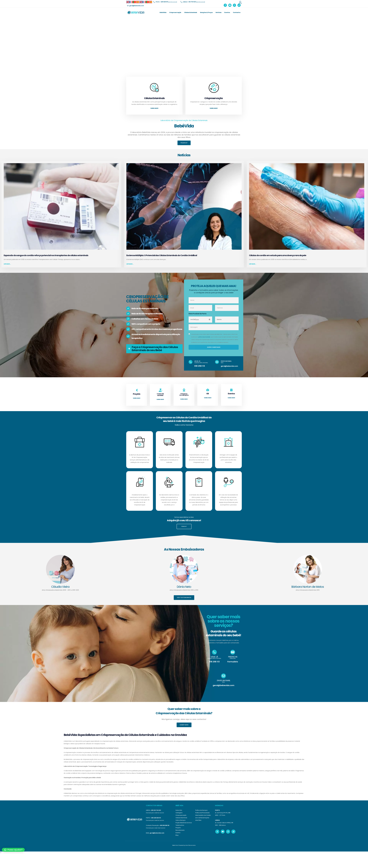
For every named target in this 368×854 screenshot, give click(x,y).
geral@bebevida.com (229, 366)
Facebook (217, 832)
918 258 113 (199, 366)
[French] (131, 2)
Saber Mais (184, 725)
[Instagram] (234, 5)
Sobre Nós (179, 810)
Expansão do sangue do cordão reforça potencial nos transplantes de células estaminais (46, 255)
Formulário (232, 661)
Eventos (227, 12)
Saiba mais (154, 108)
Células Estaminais (190, 12)
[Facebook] (225, 5)
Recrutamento (180, 830)
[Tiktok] (239, 5)
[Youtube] (229, 5)
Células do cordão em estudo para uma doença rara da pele (277, 255)
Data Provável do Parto (197, 314)
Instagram (228, 832)
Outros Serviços (180, 820)
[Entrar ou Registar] (240, 2)
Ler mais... (7, 264)
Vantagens (179, 813)
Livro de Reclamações (202, 818)
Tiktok (233, 832)
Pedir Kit (184, 143)
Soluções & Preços (206, 12)
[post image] (61, 206)
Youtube (223, 832)
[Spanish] (137, 2)
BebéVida (163, 12)
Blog (177, 835)
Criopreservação (175, 12)
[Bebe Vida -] (135, 12)
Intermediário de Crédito (203, 815)
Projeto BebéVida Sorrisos (184, 823)
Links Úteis (198, 820)
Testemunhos (180, 825)
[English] (127, 2)
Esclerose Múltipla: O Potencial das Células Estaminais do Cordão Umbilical (161, 255)
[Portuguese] (134, 2)
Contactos (236, 12)
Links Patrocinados (190, 845)
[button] (13, 850)
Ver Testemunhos (184, 597)
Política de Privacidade (202, 813)
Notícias (218, 12)
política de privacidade (204, 337)
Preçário (178, 827)
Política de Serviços (201, 810)
